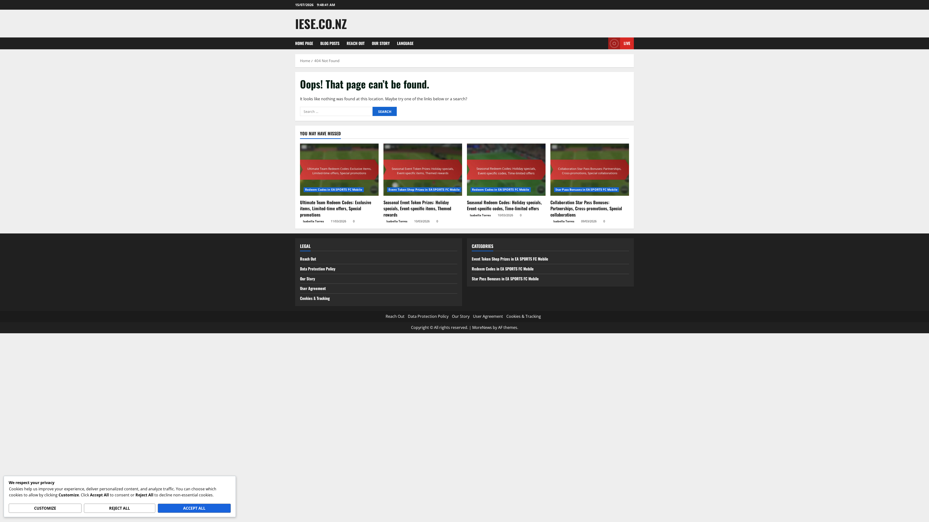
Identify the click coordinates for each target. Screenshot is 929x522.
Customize (45, 508)
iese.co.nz (321, 23)
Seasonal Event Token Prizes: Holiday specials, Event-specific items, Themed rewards (417, 208)
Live (627, 43)
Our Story (381, 43)
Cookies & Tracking (315, 298)
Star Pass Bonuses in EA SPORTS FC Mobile (586, 190)
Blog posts (329, 43)
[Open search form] (603, 43)
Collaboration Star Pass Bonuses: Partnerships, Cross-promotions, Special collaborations (586, 208)
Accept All (194, 508)
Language (405, 43)
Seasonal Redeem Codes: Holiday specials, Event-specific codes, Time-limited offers (504, 205)
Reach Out (356, 43)
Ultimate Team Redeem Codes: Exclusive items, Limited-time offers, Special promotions (335, 208)
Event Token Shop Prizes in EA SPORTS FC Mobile (424, 190)
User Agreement (313, 288)
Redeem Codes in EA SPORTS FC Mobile (333, 190)
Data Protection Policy (317, 269)
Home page (304, 43)
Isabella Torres (313, 221)
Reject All (119, 508)
